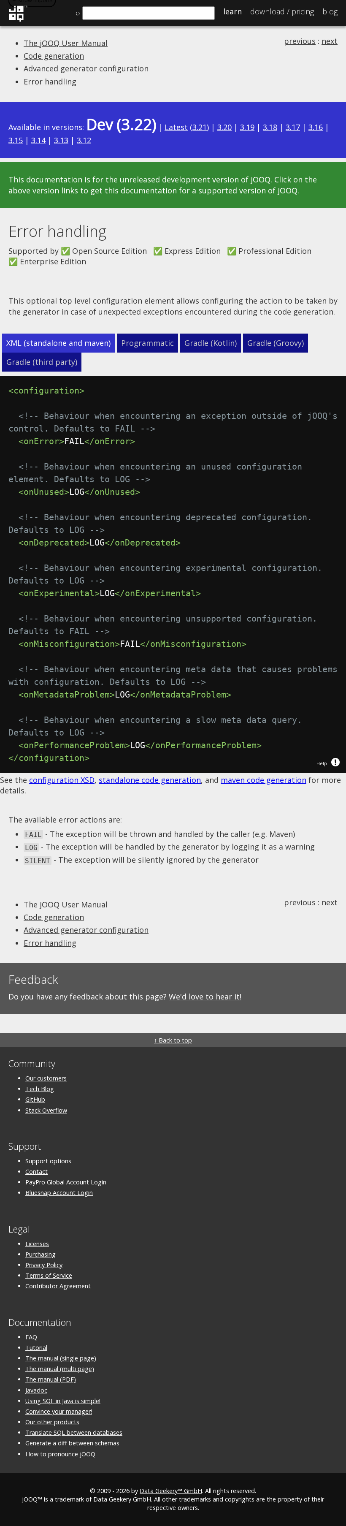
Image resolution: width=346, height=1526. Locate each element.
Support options (48, 1161)
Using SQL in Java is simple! (62, 1401)
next (330, 41)
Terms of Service (48, 1275)
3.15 (15, 140)
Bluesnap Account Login (59, 1193)
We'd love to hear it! (205, 996)
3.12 (84, 140)
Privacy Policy (43, 1265)
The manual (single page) (60, 1358)
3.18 (270, 127)
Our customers (46, 1078)
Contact (36, 1172)
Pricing (282, 11)
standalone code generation (150, 780)
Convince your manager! (58, 1411)
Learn (232, 11)
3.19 (247, 127)
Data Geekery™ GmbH (171, 1491)
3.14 (38, 140)
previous (300, 41)
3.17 (293, 127)
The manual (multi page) (59, 1369)
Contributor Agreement (58, 1286)
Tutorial (36, 1348)
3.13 (61, 140)
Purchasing (40, 1254)
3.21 (199, 127)
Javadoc (36, 1390)
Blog (330, 11)
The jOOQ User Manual (66, 43)
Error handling (50, 81)
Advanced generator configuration (86, 68)
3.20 (224, 127)
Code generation (54, 56)
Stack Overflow (46, 1110)
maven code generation (263, 780)
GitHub (35, 1099)
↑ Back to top (173, 1040)
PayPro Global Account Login (65, 1182)
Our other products (52, 1422)
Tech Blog (39, 1089)
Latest (176, 127)
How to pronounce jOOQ (60, 1454)
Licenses (37, 1244)
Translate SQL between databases (73, 1432)
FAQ (31, 1337)
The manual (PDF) (50, 1379)
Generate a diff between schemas (72, 1443)
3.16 (315, 127)
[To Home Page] (17, 20)
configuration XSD (62, 780)
